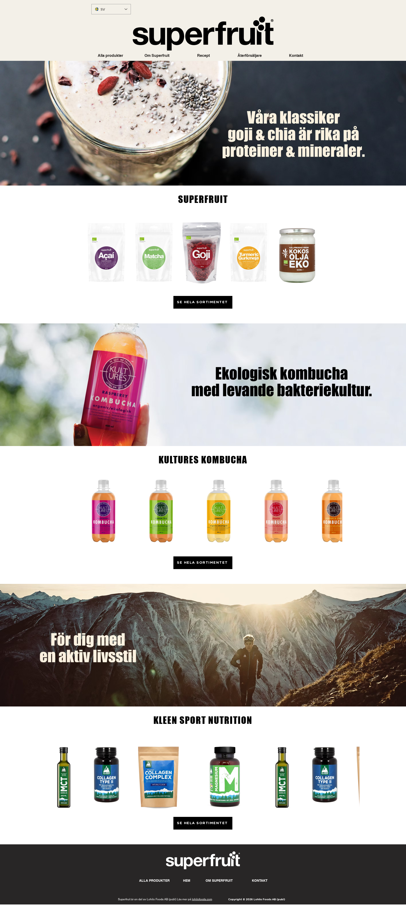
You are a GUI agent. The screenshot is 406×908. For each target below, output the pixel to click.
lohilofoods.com (202, 899)
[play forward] (336, 512)
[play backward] (81, 512)
